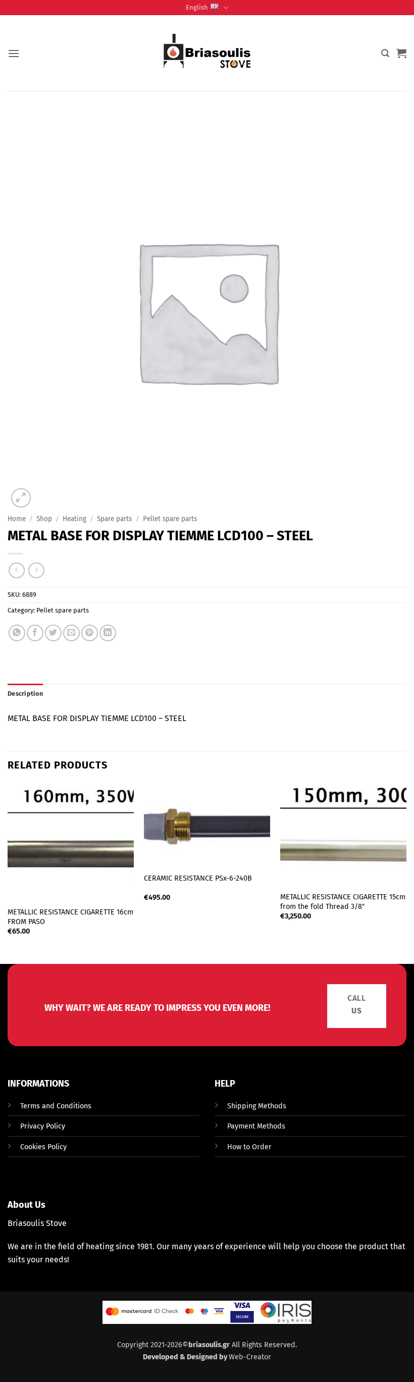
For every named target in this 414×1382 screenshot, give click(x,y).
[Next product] (16, 570)
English (197, 7)
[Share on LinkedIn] (107, 633)
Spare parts (114, 519)
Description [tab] (25, 693)
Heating (74, 519)
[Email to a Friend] (71, 633)
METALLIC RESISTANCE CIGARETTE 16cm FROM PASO (70, 917)
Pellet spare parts (170, 519)
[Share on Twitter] (53, 633)
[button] (14, 53)
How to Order (249, 1147)
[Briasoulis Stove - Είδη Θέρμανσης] (207, 53)
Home (17, 519)
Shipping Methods (256, 1106)
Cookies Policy (43, 1147)
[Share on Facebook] (35, 633)
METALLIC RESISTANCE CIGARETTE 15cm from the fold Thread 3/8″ (342, 902)
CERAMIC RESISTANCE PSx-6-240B (198, 878)
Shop (44, 519)
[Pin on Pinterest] (89, 633)
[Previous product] (36, 570)
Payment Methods (256, 1126)
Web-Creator (250, 1357)
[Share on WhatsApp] (17, 633)
